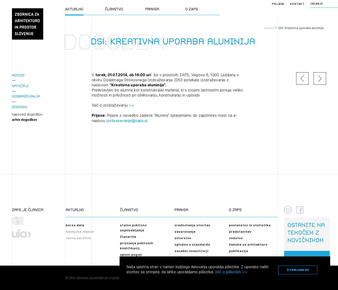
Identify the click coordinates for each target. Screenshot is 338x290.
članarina (128, 237)
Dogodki (19, 107)
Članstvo (114, 9)
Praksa (152, 9)
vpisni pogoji (131, 254)
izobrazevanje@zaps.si (126, 120)
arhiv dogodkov (24, 120)
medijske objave (80, 231)
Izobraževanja (26, 96)
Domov (269, 28)
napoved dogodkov (27, 114)
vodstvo (236, 238)
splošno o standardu (192, 244)
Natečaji (20, 86)
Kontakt (297, 4)
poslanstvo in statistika (250, 225)
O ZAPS (191, 9)
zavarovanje (185, 231)
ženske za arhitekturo (248, 244)
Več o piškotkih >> (231, 271)
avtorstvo (183, 238)
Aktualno (74, 9)
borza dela (75, 225)
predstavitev (240, 231)
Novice (18, 75)
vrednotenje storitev (192, 225)
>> (131, 105)
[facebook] (300, 210)
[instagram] (288, 210)
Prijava (278, 4)
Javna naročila (78, 238)
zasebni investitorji (192, 251)
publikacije (238, 251)
